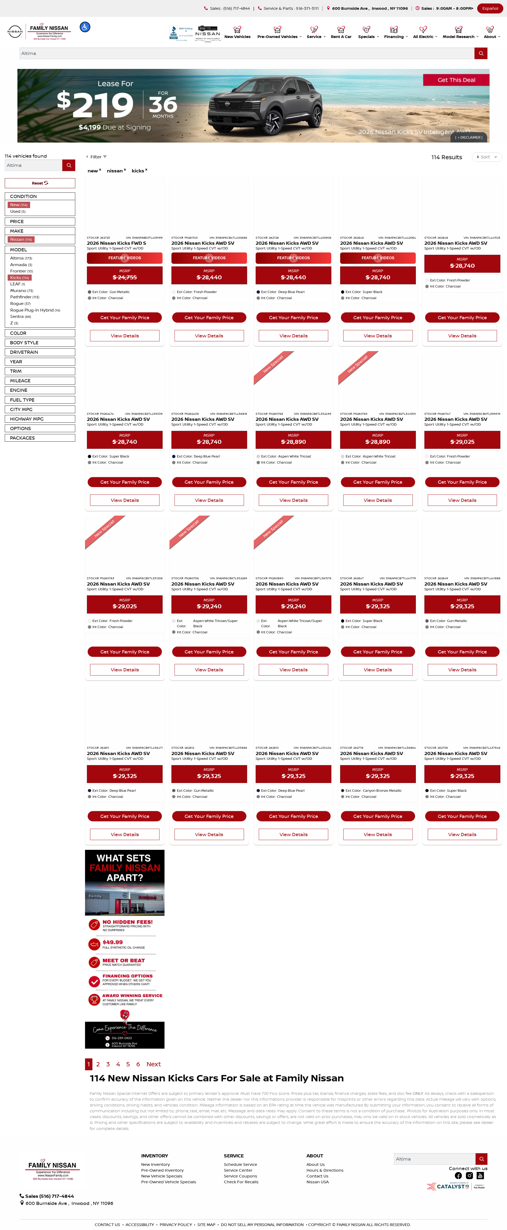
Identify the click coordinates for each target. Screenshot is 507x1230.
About (315, 1155)
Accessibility (140, 1224)
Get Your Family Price (124, 317)
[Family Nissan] (38, 31)
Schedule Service (240, 1164)
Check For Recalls (241, 1182)
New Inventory (155, 1164)
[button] (85, 27)
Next (154, 1064)
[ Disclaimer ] (468, 137)
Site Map (207, 1224)
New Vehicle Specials (161, 1176)
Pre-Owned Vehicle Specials (168, 1182)
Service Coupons (240, 1176)
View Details (125, 335)
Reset (38, 183)
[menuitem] (41, 204)
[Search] (481, 53)
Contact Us (317, 1176)
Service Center (238, 1170)
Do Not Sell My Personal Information (263, 1224)
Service (234, 1155)
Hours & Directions (325, 1170)
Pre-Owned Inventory (162, 1170)
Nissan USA (318, 1182)
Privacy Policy (176, 1224)
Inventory (154, 1155)
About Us (316, 1164)
